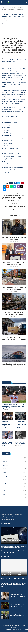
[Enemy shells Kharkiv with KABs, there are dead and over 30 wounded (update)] (14, 567)
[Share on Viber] (18, 186)
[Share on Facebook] (15, 183)
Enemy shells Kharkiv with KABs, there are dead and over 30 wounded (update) (13, 573)
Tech (14, 487)
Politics (9, 7)
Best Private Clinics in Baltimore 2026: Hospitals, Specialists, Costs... (17, 596)
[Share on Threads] (21, 186)
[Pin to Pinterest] (22, 183)
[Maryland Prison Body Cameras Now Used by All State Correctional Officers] (14, 227)
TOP (14, 490)
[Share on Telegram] (14, 186)
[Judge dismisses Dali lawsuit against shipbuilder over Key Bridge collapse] (14, 353)
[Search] (26, 2)
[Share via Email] (4, 189)
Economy (14, 461)
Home (3, 7)
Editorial (8, 629)
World (14, 498)
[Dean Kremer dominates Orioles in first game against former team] (7, 435)
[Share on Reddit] (7, 186)
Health (14, 469)
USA (14, 494)
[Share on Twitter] (18, 183)
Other (14, 472)
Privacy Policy (17, 629)
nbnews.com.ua (6, 176)
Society (14, 480)
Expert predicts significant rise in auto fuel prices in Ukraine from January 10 (13, 546)
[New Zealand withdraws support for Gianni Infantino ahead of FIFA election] (7, 416)
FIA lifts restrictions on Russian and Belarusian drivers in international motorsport (20, 424)
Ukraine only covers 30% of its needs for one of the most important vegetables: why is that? (13, 585)
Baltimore (14, 458)
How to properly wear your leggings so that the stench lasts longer (13, 579)
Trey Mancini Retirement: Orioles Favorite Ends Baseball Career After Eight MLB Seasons (13, 406)
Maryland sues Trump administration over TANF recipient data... (14, 339)
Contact (26, 629)
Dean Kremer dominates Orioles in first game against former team (7, 443)
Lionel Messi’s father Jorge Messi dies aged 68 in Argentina (20, 442)
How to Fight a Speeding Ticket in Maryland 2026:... (17, 614)
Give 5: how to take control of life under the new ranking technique (13, 551)
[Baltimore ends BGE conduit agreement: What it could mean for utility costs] (14, 301)
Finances (14, 465)
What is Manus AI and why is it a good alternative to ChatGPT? (12, 541)
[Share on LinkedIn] (4, 186)
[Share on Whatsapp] (11, 186)
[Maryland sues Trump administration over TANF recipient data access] (14, 326)
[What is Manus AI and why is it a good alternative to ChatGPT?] (14, 535)
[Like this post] (11, 183)
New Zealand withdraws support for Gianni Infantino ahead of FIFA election (7, 424)
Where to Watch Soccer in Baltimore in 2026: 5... (17, 605)
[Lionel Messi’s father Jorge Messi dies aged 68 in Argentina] (20, 435)
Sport (14, 483)
